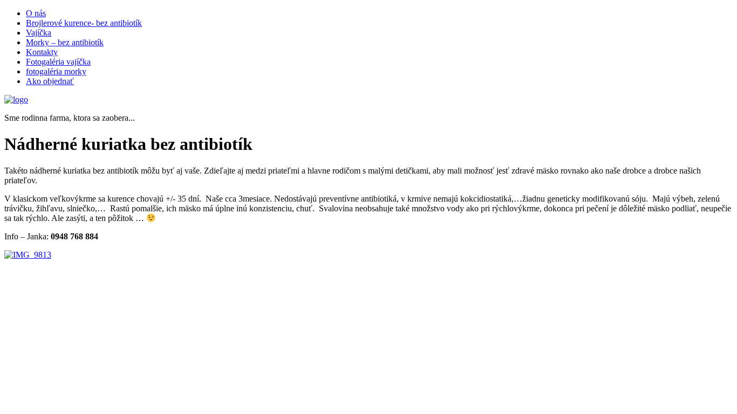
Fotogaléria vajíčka (58, 61)
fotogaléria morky (56, 71)
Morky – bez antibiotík (65, 42)
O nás (36, 13)
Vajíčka (38, 32)
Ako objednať (50, 81)
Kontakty (42, 52)
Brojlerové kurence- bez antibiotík (84, 22)
